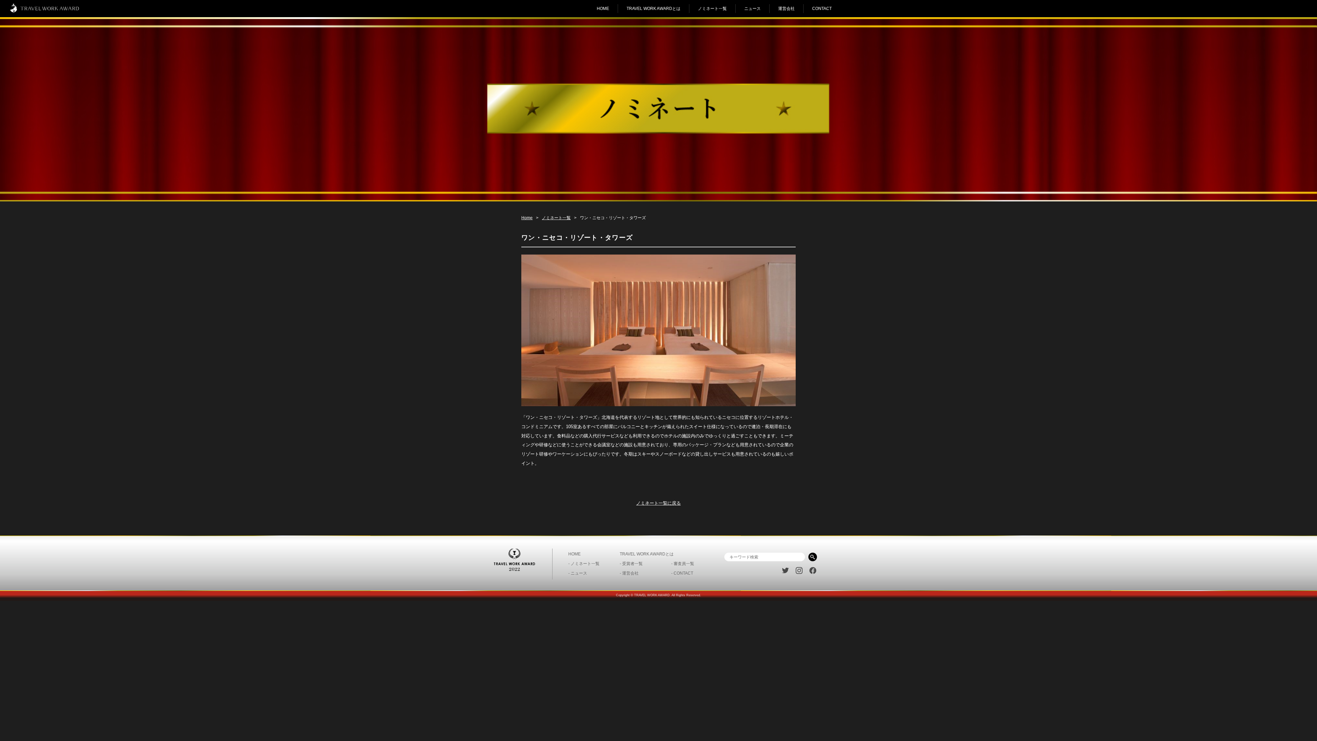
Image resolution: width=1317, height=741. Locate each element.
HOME (603, 8)
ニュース (752, 8)
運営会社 (786, 8)
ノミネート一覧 (712, 8)
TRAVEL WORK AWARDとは (653, 8)
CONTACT (822, 8)
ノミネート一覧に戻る (658, 503)
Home (527, 217)
